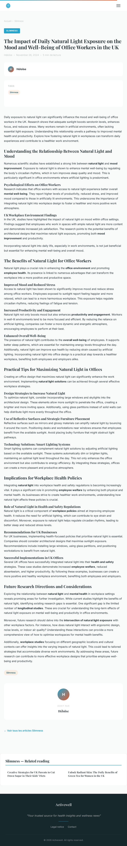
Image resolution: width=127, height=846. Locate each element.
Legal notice (57, 826)
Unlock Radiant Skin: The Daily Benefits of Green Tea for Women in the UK (92, 774)
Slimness (18, 21)
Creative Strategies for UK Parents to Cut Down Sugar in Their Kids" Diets (31, 774)
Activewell (64, 804)
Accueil (7, 21)
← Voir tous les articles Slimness (23, 730)
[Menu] (118, 5)
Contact (72, 826)
